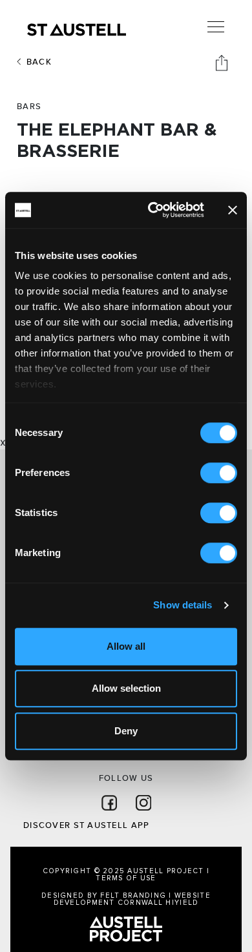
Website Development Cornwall (132, 899)
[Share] (223, 62)
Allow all (126, 646)
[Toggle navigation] (216, 27)
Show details (182, 604)
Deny (126, 730)
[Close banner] (232, 209)
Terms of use (126, 878)
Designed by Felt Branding (105, 895)
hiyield (181, 902)
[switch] (218, 472)
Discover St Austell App (86, 825)
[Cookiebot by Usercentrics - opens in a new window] (152, 210)
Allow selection (126, 688)
